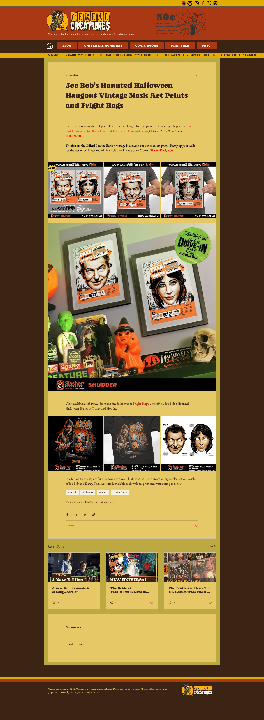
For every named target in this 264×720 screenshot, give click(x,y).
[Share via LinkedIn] (85, 514)
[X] (209, 3)
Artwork (72, 492)
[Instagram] (196, 3)
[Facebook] (203, 3)
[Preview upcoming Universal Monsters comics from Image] (132, 567)
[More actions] (196, 75)
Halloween (88, 492)
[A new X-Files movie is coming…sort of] (74, 567)
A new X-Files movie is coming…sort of (70, 590)
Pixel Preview (91, 501)
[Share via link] (93, 514)
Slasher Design (120, 492)
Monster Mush (108, 501)
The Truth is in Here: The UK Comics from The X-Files (189, 590)
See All (213, 545)
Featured (103, 492)
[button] (207, 45)
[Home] (50, 45)
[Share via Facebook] (67, 514)
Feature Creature (74, 501)
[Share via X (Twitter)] (76, 514)
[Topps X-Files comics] (190, 567)
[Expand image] (75, 190)
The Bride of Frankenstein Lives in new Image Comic (128, 590)
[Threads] (215, 3)
